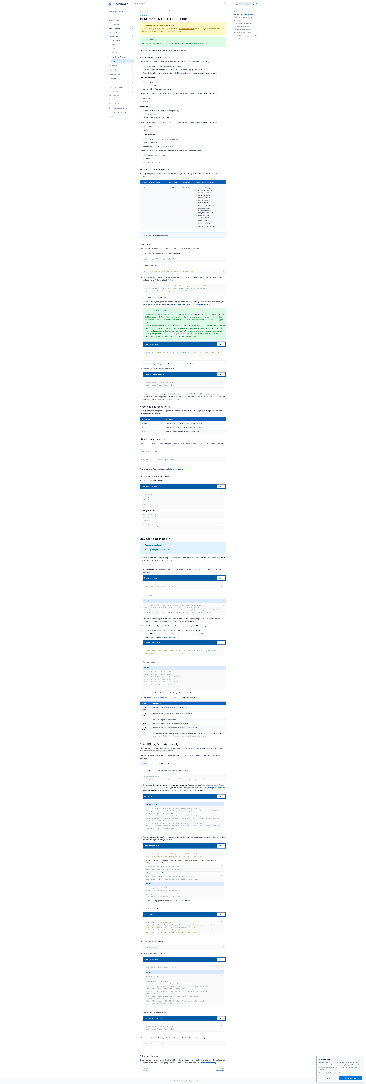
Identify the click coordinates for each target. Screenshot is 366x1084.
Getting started (160, 11)
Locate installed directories (242, 30)
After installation (239, 39)
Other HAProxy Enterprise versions (155, 235)
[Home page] (118, 4)
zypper (156, 451)
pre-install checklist (186, 29)
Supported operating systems (243, 17)
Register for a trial (201, 304)
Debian (144, 763)
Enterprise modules (175, 469)
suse (170, 763)
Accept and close (350, 1078)
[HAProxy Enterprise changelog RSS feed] (256, 4)
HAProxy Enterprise (149, 11)
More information (340, 1073)
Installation (170, 11)
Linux (176, 11)
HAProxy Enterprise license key (181, 304)
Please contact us (183, 73)
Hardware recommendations (243, 14)
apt (142, 451)
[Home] (140, 11)
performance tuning (208, 1063)
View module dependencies (242, 33)
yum (149, 451)
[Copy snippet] (224, 259)
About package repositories (242, 23)
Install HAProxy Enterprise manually (245, 36)
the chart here (184, 901)
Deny (328, 1078)
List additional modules (241, 27)
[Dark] (253, 4)
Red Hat (162, 763)
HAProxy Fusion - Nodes (183, 43)
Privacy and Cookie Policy (326, 1073)
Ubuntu (153, 763)
